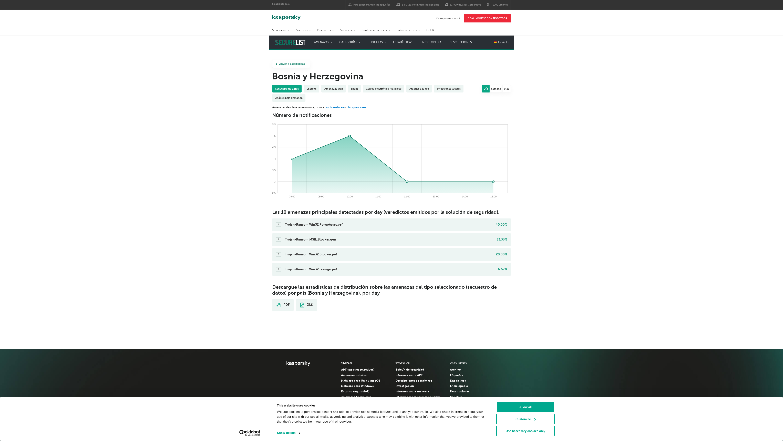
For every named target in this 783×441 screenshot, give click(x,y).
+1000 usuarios (499, 4)
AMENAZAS (347, 363)
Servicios (346, 30)
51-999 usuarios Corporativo (465, 4)
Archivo (455, 369)
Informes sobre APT (409, 375)
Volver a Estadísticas (292, 63)
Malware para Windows (357, 386)
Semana (496, 88)
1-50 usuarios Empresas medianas (420, 4)
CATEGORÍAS (403, 363)
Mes (506, 88)
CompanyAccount (448, 18)
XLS (309, 305)
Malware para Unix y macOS (360, 380)
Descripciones (460, 42)
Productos (324, 30)
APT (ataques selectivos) (357, 369)
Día (486, 88)
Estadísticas (403, 42)
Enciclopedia (431, 42)
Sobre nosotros (407, 30)
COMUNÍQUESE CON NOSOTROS (487, 18)
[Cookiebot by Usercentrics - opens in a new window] (250, 433)
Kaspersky (286, 15)
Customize (523, 419)
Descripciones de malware (414, 380)
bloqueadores (357, 107)
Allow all (525, 407)
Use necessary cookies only (525, 431)
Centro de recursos (374, 30)
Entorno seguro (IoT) (355, 391)
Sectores (301, 30)
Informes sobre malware (412, 391)
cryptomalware (335, 107)
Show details (286, 432)
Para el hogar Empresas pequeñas (371, 4)
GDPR (430, 30)
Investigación (405, 386)
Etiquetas (456, 375)
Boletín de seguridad (410, 369)
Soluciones (279, 30)
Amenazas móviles (353, 375)
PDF (286, 305)
